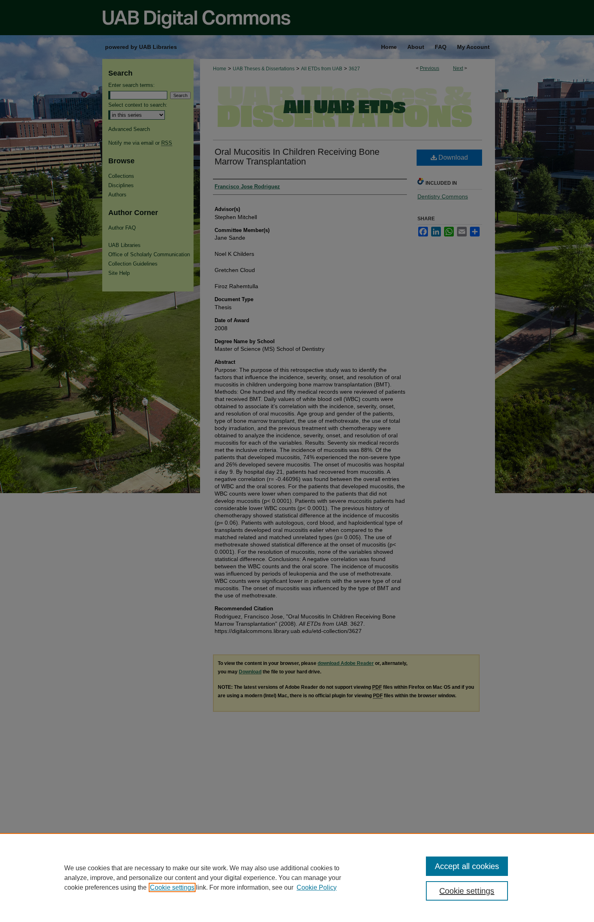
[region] (297, 877)
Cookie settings (172, 887)
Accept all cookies (467, 866)
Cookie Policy (317, 887)
